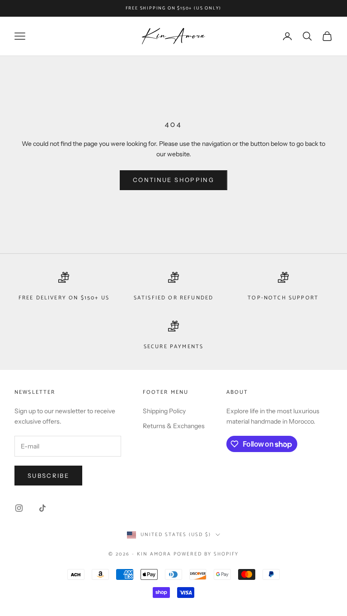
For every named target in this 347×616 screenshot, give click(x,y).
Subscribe (48, 475)
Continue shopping (173, 179)
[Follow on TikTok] (42, 508)
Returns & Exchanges (174, 426)
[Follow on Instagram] (18, 508)
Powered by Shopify (206, 554)
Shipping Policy (164, 411)
